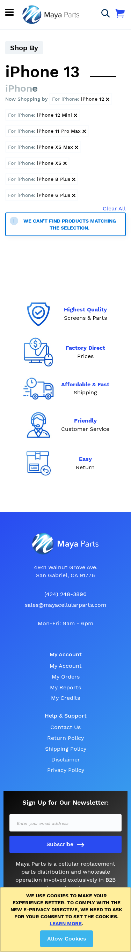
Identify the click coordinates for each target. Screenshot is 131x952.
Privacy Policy (65, 770)
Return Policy (65, 738)
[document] (66, 919)
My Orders (66, 676)
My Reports (65, 687)
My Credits (65, 698)
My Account (66, 666)
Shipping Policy (65, 748)
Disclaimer (65, 759)
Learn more (66, 923)
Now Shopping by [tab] (26, 99)
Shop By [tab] (24, 48)
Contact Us (65, 727)
